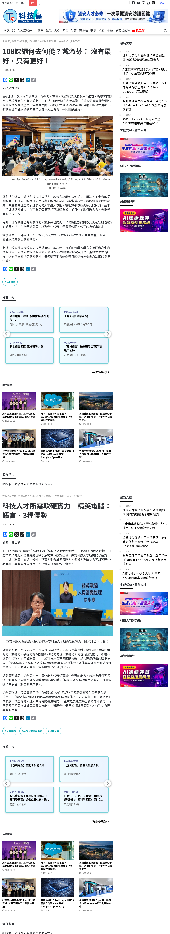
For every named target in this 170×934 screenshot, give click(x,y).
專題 (110, 30)
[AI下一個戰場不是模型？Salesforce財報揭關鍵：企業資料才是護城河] (57, 401)
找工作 (140, 30)
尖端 (57, 30)
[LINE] (148, 3)
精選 (7, 30)
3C (13, 30)
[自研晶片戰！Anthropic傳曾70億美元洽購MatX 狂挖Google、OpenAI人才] (57, 438)
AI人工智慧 (25, 30)
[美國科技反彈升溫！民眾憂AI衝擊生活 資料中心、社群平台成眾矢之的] (96, 401)
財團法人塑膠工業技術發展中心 (26, 324)
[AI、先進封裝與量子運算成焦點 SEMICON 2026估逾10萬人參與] (19, 401)
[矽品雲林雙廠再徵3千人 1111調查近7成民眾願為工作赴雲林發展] (19, 438)
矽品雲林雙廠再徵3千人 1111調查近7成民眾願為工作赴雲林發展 (18, 454)
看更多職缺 (100, 372)
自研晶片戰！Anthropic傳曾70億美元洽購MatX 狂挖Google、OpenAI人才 (57, 454)
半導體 (39, 30)
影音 (74, 30)
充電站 (83, 30)
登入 (162, 3)
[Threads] (153, 3)
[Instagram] (143, 3)
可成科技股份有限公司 (75, 355)
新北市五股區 (17, 342)
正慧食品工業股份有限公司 (78, 324)
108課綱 (22, 41)
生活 (49, 30)
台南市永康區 (72, 342)
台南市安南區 (72, 312)
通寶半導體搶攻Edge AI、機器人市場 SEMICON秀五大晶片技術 (95, 454)
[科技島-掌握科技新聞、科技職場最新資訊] (22, 16)
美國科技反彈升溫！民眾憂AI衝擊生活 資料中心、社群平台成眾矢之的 (95, 416)
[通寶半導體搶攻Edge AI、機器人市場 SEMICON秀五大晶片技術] (96, 438)
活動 (14, 41)
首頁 (7, 41)
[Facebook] (133, 3)
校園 (102, 30)
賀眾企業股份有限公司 (21, 355)
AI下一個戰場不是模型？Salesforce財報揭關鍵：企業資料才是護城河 (56, 416)
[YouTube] (138, 3)
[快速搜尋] (165, 30)
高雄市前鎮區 (17, 312)
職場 (93, 30)
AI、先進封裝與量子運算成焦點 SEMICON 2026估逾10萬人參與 (18, 415)
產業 (65, 30)
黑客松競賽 (122, 30)
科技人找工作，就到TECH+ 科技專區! (63, 3)
